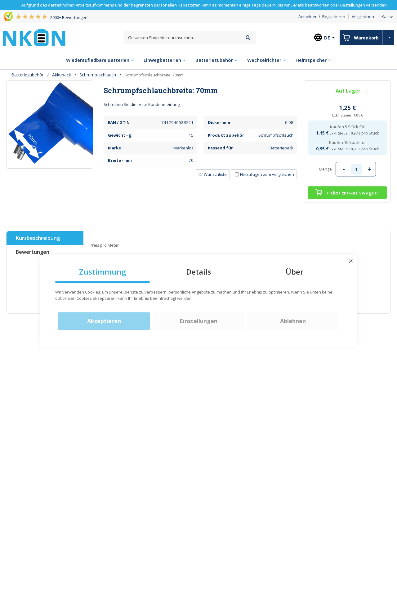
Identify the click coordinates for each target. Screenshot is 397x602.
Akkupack (61, 75)
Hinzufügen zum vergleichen (267, 174)
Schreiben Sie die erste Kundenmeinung (142, 104)
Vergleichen (363, 16)
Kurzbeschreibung (38, 238)
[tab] (200, 90)
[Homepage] (34, 37)
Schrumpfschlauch (97, 75)
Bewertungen (32, 252)
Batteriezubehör (27, 75)
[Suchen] (248, 37)
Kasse (387, 16)
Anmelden (308, 16)
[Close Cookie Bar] (350, 261)
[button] (213, 174)
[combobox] (189, 38)
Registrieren (333, 16)
